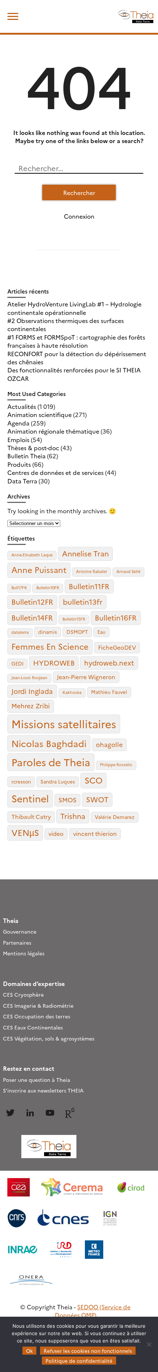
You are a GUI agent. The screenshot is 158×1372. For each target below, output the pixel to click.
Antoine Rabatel (91, 571)
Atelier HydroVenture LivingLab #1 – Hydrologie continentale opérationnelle (74, 308)
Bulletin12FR (32, 602)
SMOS (67, 799)
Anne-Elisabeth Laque (32, 555)
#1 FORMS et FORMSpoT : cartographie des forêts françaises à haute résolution (76, 341)
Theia (10, 920)
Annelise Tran (85, 553)
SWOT (97, 799)
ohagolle (109, 744)
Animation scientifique (39, 414)
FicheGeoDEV (117, 647)
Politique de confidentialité (79, 1360)
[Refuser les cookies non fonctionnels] (148, 1344)
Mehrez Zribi (30, 705)
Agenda (18, 423)
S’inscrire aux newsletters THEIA (43, 1090)
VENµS (25, 832)
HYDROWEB (54, 662)
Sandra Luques (57, 781)
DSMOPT (77, 631)
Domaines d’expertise (34, 983)
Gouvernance (19, 931)
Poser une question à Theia (36, 1079)
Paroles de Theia (50, 762)
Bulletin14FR (32, 617)
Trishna (72, 816)
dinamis (47, 631)
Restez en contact (28, 1068)
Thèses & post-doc (33, 448)
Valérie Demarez (114, 816)
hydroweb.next (109, 662)
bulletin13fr (83, 602)
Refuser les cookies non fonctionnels (88, 1350)
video (56, 833)
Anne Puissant (39, 569)
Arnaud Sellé (128, 571)
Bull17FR (19, 587)
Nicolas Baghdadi (48, 743)
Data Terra (22, 481)
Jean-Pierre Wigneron (86, 677)
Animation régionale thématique (53, 431)
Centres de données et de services (55, 472)
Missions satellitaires (63, 723)
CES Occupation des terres (36, 1016)
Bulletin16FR (116, 617)
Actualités (21, 406)
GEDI (17, 663)
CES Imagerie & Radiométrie (38, 1005)
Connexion (79, 216)
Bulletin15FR (73, 619)
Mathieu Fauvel (109, 691)
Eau (101, 631)
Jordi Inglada (32, 691)
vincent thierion (95, 833)
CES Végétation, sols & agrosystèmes (48, 1038)
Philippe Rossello (116, 764)
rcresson (21, 781)
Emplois (18, 439)
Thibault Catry (31, 816)
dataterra (20, 632)
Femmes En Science (50, 646)
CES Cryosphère (23, 994)
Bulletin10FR (47, 587)
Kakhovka (72, 692)
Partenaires (17, 942)
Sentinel (30, 798)
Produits (19, 464)
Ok (29, 1350)
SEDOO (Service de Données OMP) (93, 1311)
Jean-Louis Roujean (29, 677)
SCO (94, 780)
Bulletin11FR (89, 586)
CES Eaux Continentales (33, 1027)
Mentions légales (23, 953)
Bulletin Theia (26, 456)
